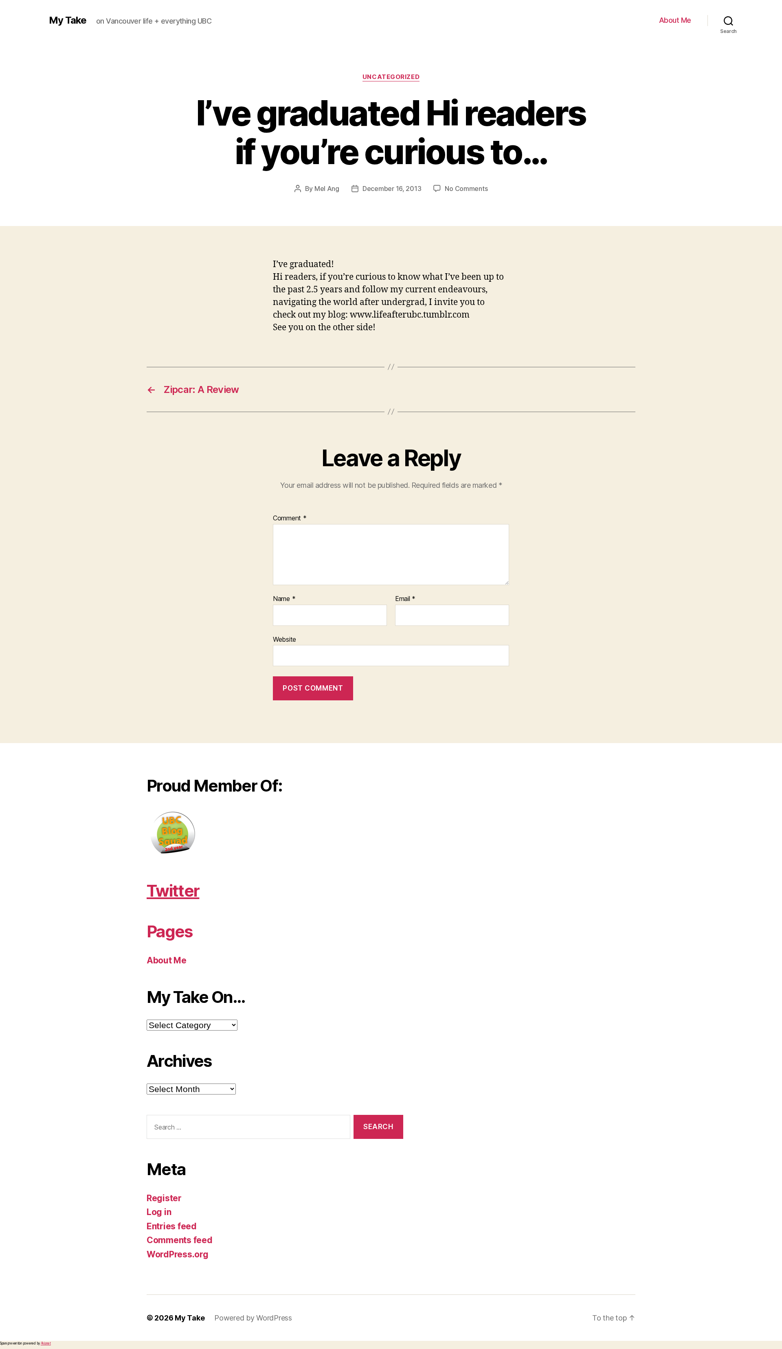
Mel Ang (326, 188)
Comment (290, 518)
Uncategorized (391, 77)
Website (284, 639)
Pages (170, 931)
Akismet (46, 1343)
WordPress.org (178, 1254)
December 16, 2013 (391, 188)
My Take (67, 20)
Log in (159, 1212)
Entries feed (172, 1226)
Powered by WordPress (253, 1318)
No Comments (466, 188)
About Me (675, 20)
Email (405, 599)
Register (164, 1198)
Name (284, 599)
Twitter (173, 891)
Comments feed (180, 1240)
